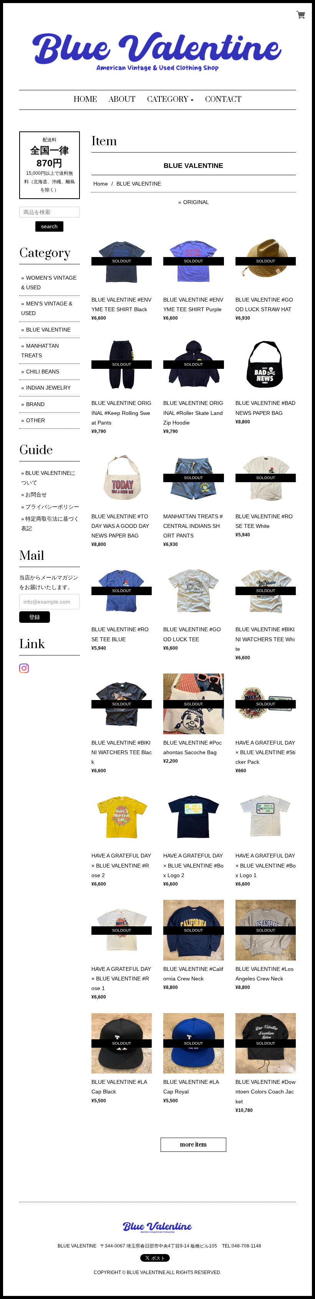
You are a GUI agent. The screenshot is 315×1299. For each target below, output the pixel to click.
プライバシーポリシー (52, 507)
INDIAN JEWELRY (48, 388)
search (49, 226)
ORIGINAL (196, 202)
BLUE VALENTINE (48, 330)
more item (193, 1144)
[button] (170, 99)
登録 (34, 617)
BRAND (35, 404)
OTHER (35, 420)
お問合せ (36, 494)
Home (100, 184)
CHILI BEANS (42, 371)
